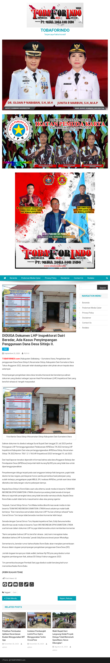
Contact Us (78, 278)
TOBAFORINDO (55, 30)
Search (103, 288)
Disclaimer (65, 278)
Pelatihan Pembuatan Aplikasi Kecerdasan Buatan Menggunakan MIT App (13, 635)
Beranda (13, 278)
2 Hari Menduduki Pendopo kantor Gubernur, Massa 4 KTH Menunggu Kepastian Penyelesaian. (13, 598)
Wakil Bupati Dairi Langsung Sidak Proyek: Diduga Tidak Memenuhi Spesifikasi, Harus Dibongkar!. (63, 637)
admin (26, 353)
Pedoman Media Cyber (31, 278)
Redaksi (90, 278)
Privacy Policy (50, 278)
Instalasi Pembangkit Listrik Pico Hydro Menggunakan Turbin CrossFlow (36, 635)
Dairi (5, 349)
